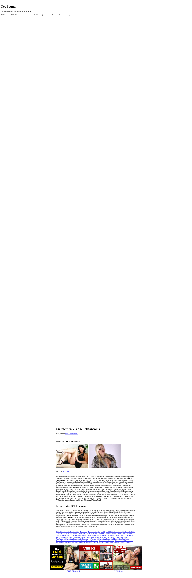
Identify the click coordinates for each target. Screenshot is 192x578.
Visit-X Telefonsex (75, 535)
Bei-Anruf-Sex (92, 532)
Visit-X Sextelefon (66, 537)
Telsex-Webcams (125, 542)
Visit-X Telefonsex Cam (93, 533)
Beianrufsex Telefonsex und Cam (87, 542)
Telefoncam (108, 537)
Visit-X (103, 532)
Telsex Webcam (104, 542)
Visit (99, 532)
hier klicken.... (67, 471)
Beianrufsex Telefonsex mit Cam (66, 542)
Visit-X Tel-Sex (67, 533)
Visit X (112, 532)
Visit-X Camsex (106, 533)
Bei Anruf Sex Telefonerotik (73, 539)
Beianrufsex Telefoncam (106, 541)
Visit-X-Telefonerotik (63, 532)
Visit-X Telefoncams (71, 434)
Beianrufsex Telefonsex (121, 539)
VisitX (108, 532)
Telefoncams (117, 537)
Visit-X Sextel (90, 537)
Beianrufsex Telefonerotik (64, 541)
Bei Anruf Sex (74, 532)
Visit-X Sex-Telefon (78, 537)
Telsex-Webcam (114, 542)
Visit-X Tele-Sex (127, 533)
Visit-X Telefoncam (79, 533)
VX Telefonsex (118, 571)
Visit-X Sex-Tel (100, 537)
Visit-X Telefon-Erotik (89, 535)
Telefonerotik (126, 532)
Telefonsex (118, 532)
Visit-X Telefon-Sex (62, 535)
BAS (112, 539)
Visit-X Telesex (117, 533)
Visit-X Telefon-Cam (116, 535)
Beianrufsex (83, 532)
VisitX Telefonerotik (73, 571)
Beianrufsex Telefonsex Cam (124, 541)
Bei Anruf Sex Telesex (89, 539)
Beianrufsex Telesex (79, 541)
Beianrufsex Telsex (92, 541)
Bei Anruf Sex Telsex (103, 539)
